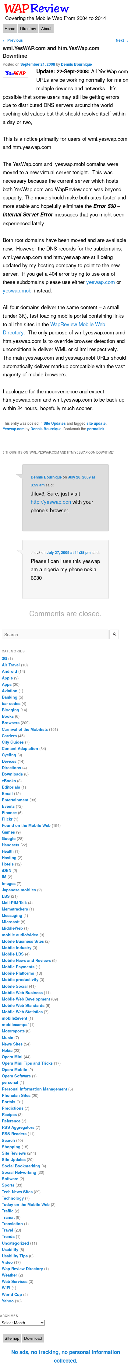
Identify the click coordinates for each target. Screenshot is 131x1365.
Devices (9, 761)
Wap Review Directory (22, 1268)
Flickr (7, 819)
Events (8, 806)
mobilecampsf (15, 1024)
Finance (9, 812)
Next (122, 40)
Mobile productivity (20, 979)
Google (9, 838)
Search (8, 1140)
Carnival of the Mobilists (25, 729)
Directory (28, 28)
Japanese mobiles (19, 890)
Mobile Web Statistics (22, 1011)
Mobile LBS (13, 954)
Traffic (7, 1211)
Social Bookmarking (21, 1166)
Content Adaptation (20, 748)
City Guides (13, 742)
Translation (12, 1223)
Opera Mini (12, 1056)
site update (96, 423)
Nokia (7, 1050)
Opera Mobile (14, 1069)
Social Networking (19, 1172)
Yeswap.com (14, 428)
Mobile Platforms (18, 973)
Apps (7, 684)
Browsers (10, 722)
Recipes (9, 1114)
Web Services (14, 1281)
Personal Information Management (34, 1089)
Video (7, 1262)
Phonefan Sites (16, 1095)
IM (4, 876)
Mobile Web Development (26, 999)
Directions (11, 767)
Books (8, 716)
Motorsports (13, 1031)
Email (7, 793)
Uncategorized (15, 1243)
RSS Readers (14, 1133)
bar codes (11, 703)
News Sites (12, 1044)
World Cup (12, 1294)
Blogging (10, 710)
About (46, 28)
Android (9, 671)
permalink (95, 428)
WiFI (6, 1288)
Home (10, 28)
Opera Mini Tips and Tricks (27, 1063)
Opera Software (16, 1076)
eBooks (9, 780)
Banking (9, 697)
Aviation (9, 690)
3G (4, 658)
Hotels (8, 864)
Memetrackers (15, 909)
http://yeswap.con (51, 501)
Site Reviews (14, 1153)
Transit (8, 1217)
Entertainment (15, 800)
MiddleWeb (12, 928)
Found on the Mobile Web (26, 825)
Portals (8, 1101)
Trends (8, 1236)
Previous (13, 40)
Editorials (11, 787)
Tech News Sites (17, 1191)
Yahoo (8, 1301)
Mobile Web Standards (23, 1005)
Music (7, 1037)
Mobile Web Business (22, 992)
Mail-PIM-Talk (14, 902)
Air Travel (11, 665)
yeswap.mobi (18, 290)
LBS (6, 896)
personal (10, 1082)
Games (8, 832)
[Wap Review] (37, 8)
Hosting (9, 857)
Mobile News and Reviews (26, 960)
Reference (11, 1121)
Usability (10, 1249)
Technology (13, 1198)
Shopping (11, 1146)
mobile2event (14, 1018)
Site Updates (55, 423)
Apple (7, 678)
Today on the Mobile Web (26, 1204)
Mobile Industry (16, 947)
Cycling (9, 755)
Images (9, 883)
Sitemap (12, 1338)
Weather (9, 1275)
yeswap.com (100, 281)
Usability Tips (15, 1256)
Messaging (12, 915)
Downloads (12, 774)
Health (8, 851)
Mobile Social (15, 986)
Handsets (10, 845)
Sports (8, 1185)
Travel (7, 1230)
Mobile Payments (18, 966)
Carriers (9, 735)
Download (33, 1338)
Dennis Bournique (76, 64)
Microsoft (10, 921)
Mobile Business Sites (23, 941)
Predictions (12, 1108)
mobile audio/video (20, 935)
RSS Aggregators (18, 1127)
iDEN (6, 870)
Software (10, 1178)
